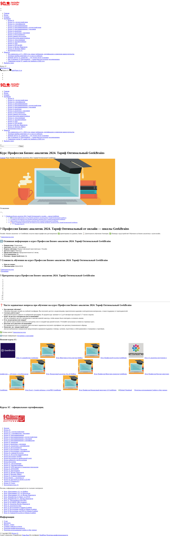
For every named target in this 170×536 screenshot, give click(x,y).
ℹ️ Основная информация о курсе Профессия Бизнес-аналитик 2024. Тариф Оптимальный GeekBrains (38, 217)
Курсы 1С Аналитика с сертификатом (16, 446)
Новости (7, 52)
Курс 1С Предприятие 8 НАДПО (15, 500)
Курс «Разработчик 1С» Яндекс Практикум (18, 498)
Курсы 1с (11, 20)
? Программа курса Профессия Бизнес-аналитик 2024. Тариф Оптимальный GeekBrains (34, 221)
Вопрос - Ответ (9, 524)
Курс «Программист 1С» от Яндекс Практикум (20, 495)
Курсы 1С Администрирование (14, 476)
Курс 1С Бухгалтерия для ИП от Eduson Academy (20, 509)
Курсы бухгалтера (10, 462)
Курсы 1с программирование (17, 25)
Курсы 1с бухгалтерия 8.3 (16, 34)
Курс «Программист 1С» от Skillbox (16, 491)
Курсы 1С (7, 430)
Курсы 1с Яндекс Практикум (17, 47)
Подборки (7, 18)
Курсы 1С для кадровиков (12, 463)
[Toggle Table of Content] (1, 213)
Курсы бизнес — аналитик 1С (14, 478)
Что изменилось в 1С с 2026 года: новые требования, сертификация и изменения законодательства (41, 54)
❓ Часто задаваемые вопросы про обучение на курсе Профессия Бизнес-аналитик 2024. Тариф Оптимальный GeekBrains (44, 222)
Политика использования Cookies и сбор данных (20, 530)
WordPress (42, 535)
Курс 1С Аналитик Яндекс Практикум (17, 504)
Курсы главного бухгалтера (17, 36)
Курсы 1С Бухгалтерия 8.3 (13, 447)
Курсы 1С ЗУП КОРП (11, 469)
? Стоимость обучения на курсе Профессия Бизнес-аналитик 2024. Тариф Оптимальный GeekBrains (37, 219)
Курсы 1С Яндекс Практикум (14, 472)
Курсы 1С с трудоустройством (14, 431)
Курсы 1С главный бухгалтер (14, 453)
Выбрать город (9, 63)
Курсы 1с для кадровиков (16, 40)
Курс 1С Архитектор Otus (12, 506)
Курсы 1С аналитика (11, 442)
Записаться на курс (7, 237)
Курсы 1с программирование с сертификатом (19, 440)
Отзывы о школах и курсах (13, 526)
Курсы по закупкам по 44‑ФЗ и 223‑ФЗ (17, 479)
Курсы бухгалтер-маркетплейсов (19, 38)
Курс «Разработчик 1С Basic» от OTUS (17, 497)
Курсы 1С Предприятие (12, 470)
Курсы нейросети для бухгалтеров (15, 460)
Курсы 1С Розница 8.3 (11, 481)
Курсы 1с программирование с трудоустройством (24, 27)
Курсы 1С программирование (14, 435)
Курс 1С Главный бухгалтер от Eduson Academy (20, 513)
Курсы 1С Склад (9, 483)
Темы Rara (25, 535)
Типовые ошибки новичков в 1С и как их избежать (25, 56)
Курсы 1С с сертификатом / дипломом (17, 433)
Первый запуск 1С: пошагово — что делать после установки (28, 57)
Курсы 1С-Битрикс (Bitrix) (16, 49)
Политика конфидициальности (14, 528)
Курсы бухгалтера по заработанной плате (18, 458)
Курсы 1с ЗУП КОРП (15, 45)
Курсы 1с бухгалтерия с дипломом (15, 449)
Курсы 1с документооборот (17, 41)
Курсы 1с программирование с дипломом (22, 29)
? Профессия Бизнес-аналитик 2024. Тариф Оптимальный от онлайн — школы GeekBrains (32, 216)
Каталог (6, 428)
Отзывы (6, 17)
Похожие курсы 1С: (19, 224)
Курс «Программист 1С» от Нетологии (17, 493)
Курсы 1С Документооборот (13, 465)
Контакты (7, 523)
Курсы (6, 15)
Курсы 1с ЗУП (13, 43)
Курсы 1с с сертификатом (16, 24)
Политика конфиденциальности (57, 535)
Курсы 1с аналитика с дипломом (19, 33)
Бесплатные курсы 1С (15, 50)
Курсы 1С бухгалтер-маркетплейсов (16, 455)
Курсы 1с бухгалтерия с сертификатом (17, 451)
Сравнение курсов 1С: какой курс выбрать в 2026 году (26, 61)
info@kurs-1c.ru (5, 68)
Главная (6, 13)
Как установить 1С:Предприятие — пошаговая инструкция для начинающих (34, 59)
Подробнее (4, 271)
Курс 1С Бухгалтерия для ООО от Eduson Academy (21, 511)
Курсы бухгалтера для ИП (12, 456)
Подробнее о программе (25, 336)
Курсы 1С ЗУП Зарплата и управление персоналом (21, 467)
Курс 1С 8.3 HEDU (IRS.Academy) (15, 502)
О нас (6, 521)
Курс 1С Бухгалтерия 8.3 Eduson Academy (18, 507)
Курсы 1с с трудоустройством (18, 22)
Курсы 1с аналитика (14, 31)
